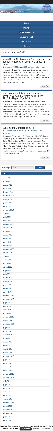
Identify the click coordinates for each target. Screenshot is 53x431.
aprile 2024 (7, 217)
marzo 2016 (7, 363)
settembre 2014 (8, 410)
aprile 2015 (7, 392)
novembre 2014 (8, 402)
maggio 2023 (7, 235)
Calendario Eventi (36, 131)
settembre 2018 (8, 324)
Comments (41, 67)
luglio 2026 (6, 178)
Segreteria (8, 67)
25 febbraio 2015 (21, 67)
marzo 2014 (7, 420)
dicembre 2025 (8, 192)
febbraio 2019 (7, 313)
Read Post (45, 86)
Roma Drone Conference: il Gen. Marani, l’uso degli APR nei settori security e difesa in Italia (26, 62)
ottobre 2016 (7, 353)
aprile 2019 (7, 306)
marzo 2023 (7, 242)
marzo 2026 (7, 188)
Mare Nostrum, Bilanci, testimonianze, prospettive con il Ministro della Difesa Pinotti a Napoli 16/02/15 (23, 96)
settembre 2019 (8, 299)
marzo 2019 (7, 310)
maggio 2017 (7, 342)
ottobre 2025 (7, 199)
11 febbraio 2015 (21, 131)
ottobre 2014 (7, 406)
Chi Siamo (25, 28)
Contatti (27, 46)
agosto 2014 (7, 413)
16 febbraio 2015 (21, 101)
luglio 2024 (6, 213)
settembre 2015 (8, 377)
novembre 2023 (8, 224)
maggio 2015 (7, 388)
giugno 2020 (7, 285)
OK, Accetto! (25, 429)
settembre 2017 (8, 335)
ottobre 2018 (7, 320)
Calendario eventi (26, 37)
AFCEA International (26, 32)
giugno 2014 (7, 417)
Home (26, 23)
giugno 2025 (7, 203)
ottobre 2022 (7, 253)
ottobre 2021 (7, 267)
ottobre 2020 (7, 281)
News (32, 67)
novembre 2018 (8, 317)
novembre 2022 (8, 249)
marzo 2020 (7, 292)
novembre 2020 (8, 278)
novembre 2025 (8, 196)
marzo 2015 (7, 395)
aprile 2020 (7, 288)
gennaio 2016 (7, 370)
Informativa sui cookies (41, 429)
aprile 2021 (7, 274)
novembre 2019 (8, 295)
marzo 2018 (7, 331)
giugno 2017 (7, 338)
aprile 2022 (7, 260)
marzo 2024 (7, 221)
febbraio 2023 (7, 246)
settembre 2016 (8, 356)
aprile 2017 (7, 345)
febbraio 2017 (7, 349)
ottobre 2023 (7, 228)
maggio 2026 (7, 185)
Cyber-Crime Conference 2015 (18, 127)
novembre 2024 (8, 210)
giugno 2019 (7, 303)
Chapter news (26, 41)
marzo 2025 (7, 206)
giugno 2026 (7, 181)
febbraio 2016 (7, 367)
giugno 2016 (7, 360)
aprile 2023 (7, 238)
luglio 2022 (6, 256)
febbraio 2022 (7, 263)
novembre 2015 (8, 374)
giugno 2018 (7, 328)
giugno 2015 (7, 385)
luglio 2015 (6, 381)
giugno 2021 (7, 271)
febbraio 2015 (7, 399)
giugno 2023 (7, 231)
